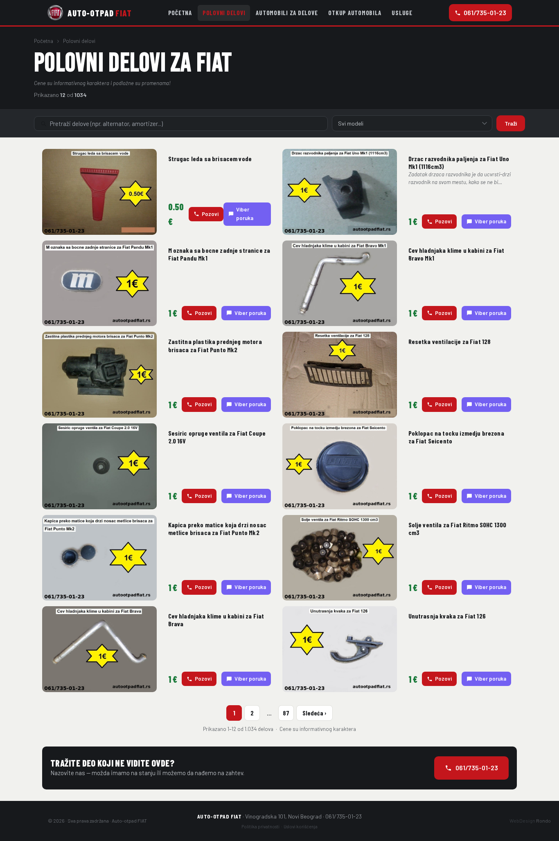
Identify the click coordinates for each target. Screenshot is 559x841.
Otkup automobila (354, 12)
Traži (511, 123)
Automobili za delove (287, 12)
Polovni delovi (224, 12)
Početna (180, 12)
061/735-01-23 (485, 12)
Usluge (402, 12)
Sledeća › (314, 713)
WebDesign (530, 820)
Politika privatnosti (260, 826)
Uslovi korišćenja (301, 826)
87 (286, 713)
